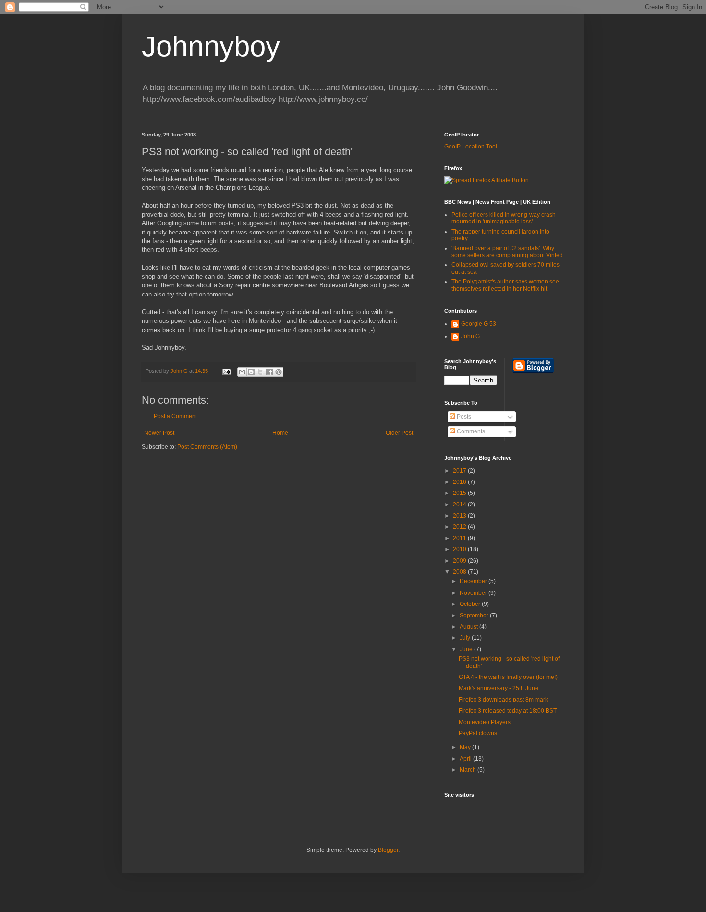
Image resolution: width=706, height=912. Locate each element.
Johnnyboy (211, 46)
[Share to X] (260, 372)
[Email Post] (226, 371)
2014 (460, 504)
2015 (460, 493)
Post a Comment (175, 416)
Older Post (399, 433)
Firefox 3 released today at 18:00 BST (508, 710)
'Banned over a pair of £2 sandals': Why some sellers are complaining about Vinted (507, 252)
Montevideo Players (485, 722)
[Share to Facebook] (269, 372)
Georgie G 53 (478, 323)
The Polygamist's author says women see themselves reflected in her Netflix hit (505, 285)
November (474, 593)
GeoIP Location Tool (470, 146)
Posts (463, 416)
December (474, 581)
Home (280, 433)
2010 (460, 549)
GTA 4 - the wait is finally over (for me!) (508, 677)
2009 (460, 560)
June (467, 649)
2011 (460, 538)
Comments (470, 431)
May (466, 747)
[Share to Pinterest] (278, 372)
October (471, 604)
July (466, 637)
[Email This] (242, 372)
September (475, 615)
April (466, 758)
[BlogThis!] (251, 372)
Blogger (388, 850)
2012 (460, 526)
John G (470, 336)
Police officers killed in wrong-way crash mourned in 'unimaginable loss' (503, 218)
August (469, 626)
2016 (460, 482)
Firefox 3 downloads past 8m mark (503, 699)
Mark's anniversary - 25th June (498, 688)
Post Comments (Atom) (207, 447)
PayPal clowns (478, 733)
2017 (460, 471)
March (468, 769)
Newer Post (159, 433)
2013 (460, 515)
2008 (460, 571)
